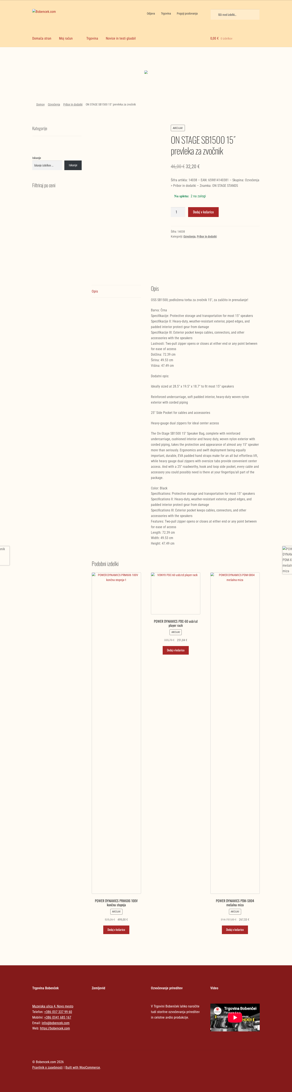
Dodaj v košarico (203, 211)
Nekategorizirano (59, 60)
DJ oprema (117, 64)
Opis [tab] (95, 291)
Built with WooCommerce (82, 1067)
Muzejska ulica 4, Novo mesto (52, 1006)
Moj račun (66, 38)
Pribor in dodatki (73, 104)
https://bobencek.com (55, 1028)
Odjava (151, 13)
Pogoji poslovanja (187, 13)
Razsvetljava (232, 64)
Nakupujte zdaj (59, 73)
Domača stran (41, 38)
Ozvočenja (54, 104)
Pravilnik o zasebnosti (47, 1067)
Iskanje (36, 158)
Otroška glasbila (175, 64)
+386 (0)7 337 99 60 (58, 1012)
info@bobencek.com (55, 1023)
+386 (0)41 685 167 (57, 1017)
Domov (40, 104)
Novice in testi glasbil (121, 38)
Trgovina (166, 13)
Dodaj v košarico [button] (116, 929)
